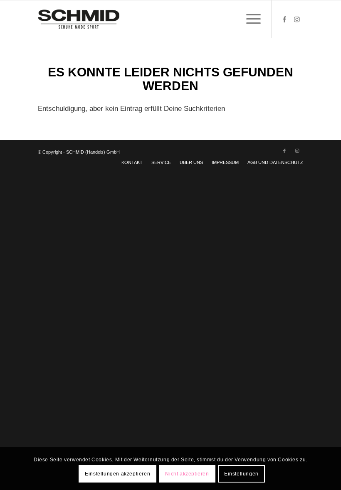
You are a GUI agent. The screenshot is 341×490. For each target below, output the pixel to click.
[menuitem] (249, 19)
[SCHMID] (78, 19)
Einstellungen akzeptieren (117, 474)
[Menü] (249, 19)
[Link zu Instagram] (297, 19)
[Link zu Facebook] (284, 19)
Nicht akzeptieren (187, 474)
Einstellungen (241, 474)
